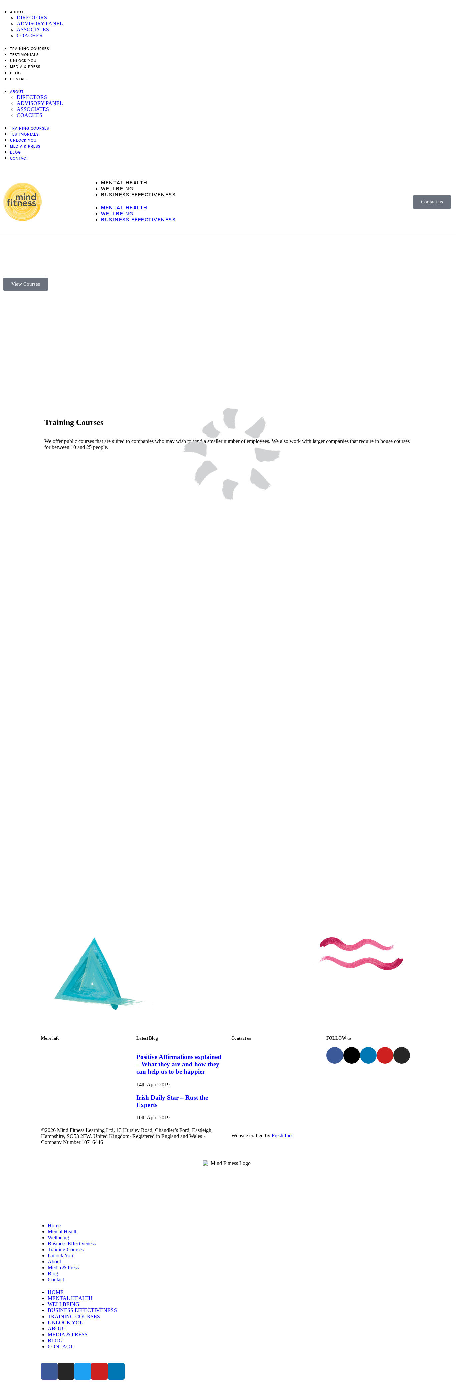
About (17, 12)
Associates (33, 29)
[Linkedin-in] (368, 1055)
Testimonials (24, 55)
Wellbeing (117, 189)
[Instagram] (401, 1055)
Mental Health (124, 183)
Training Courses (29, 49)
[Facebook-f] (334, 1055)
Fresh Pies (282, 1135)
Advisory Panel (40, 23)
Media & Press (25, 67)
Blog (15, 73)
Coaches (29, 35)
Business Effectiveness (138, 195)
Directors (32, 17)
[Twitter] (82, 1371)
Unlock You (23, 61)
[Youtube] (385, 1055)
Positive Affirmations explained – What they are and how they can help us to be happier (178, 1064)
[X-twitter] (351, 1055)
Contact (19, 79)
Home (54, 1225)
